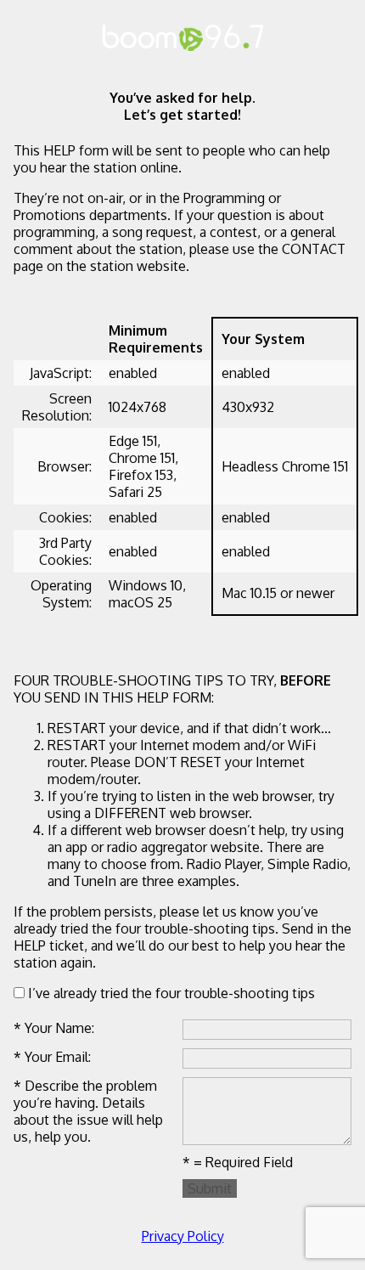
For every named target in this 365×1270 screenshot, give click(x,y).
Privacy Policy (183, 1236)
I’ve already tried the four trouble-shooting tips (170, 993)
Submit (210, 1188)
